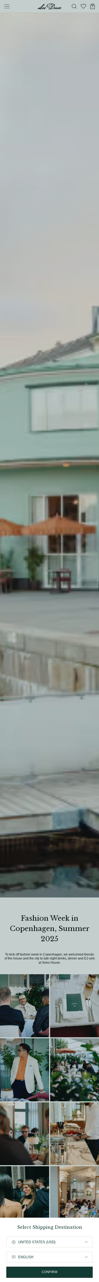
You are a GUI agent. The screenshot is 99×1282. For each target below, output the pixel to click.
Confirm (50, 1272)
